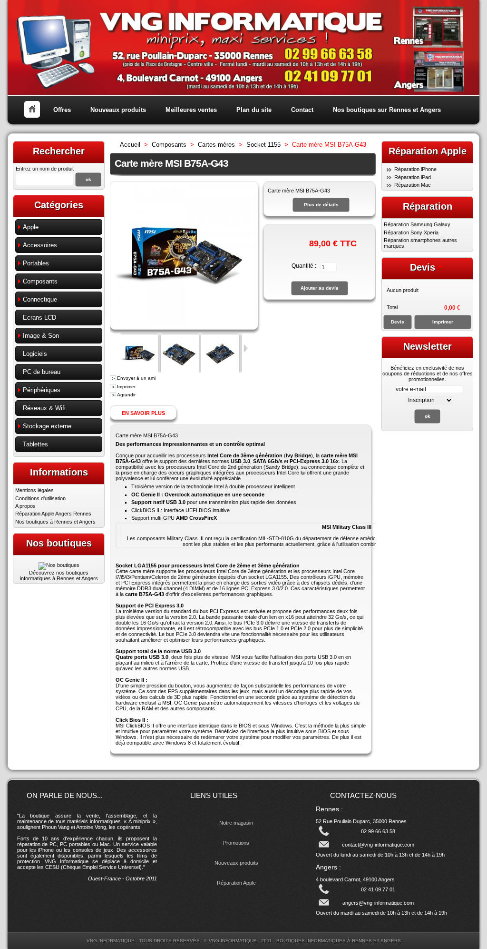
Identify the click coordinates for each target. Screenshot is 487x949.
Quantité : (304, 265)
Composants (40, 281)
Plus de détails (321, 204)
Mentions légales (34, 490)
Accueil (130, 144)
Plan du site (254, 109)
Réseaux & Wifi (44, 408)
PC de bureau (41, 371)
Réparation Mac (412, 185)
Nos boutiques (59, 543)
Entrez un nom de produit (45, 169)
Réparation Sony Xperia (411, 232)
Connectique (40, 299)
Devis (422, 267)
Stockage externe (47, 426)
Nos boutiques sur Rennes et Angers (387, 109)
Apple (31, 227)
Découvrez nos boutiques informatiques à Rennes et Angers (59, 575)
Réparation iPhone (415, 169)
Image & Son (41, 335)
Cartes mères (216, 144)
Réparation (427, 206)
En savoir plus (143, 413)
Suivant (246, 348)
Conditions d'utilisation (40, 498)
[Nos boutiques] (59, 565)
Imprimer (126, 386)
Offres (62, 109)
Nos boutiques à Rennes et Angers (55, 522)
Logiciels (35, 353)
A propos (25, 506)
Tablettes (35, 444)
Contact (302, 109)
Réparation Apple (236, 883)
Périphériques (41, 390)
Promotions (236, 843)
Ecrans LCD (39, 317)
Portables (36, 263)
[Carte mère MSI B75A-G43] (139, 371)
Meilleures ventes (191, 109)
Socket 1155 (263, 144)
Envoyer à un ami (136, 378)
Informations (59, 472)
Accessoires (40, 245)
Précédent (116, 348)
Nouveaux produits (118, 109)
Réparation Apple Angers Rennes (53, 513)
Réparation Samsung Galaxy (417, 224)
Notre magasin (236, 823)
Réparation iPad (412, 177)
